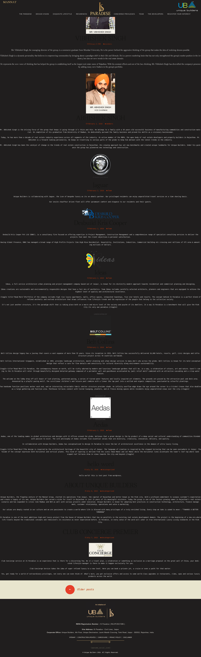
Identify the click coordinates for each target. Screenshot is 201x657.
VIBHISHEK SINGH (100, 39)
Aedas (100, 425)
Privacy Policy (115, 637)
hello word (100, 464)
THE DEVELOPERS (155, 14)
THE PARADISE (25, 14)
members (108, 44)
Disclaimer (127, 637)
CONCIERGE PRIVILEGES (124, 14)
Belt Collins (100, 342)
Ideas (100, 273)
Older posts (81, 589)
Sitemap (72, 637)
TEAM (141, 14)
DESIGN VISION (42, 14)
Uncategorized (108, 470)
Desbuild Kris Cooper (100, 223)
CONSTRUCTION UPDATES (86, 637)
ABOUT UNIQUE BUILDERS (100, 485)
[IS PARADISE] (100, 9)
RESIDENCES (81, 14)
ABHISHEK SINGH (100, 118)
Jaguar (100, 185)
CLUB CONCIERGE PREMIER (100, 532)
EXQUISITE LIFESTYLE (62, 14)
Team (110, 191)
